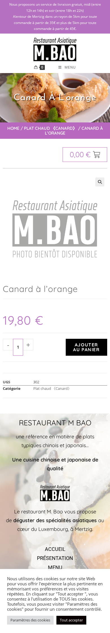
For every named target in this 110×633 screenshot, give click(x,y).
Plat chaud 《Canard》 (50, 128)
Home (13, 128)
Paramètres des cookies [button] (30, 620)
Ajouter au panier (86, 347)
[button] (99, 181)
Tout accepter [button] (71, 620)
